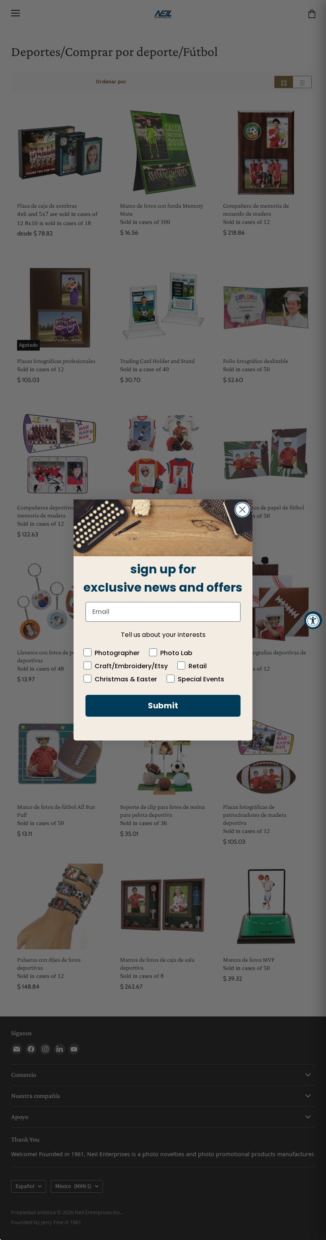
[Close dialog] (242, 510)
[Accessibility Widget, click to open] (313, 620)
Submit (163, 705)
